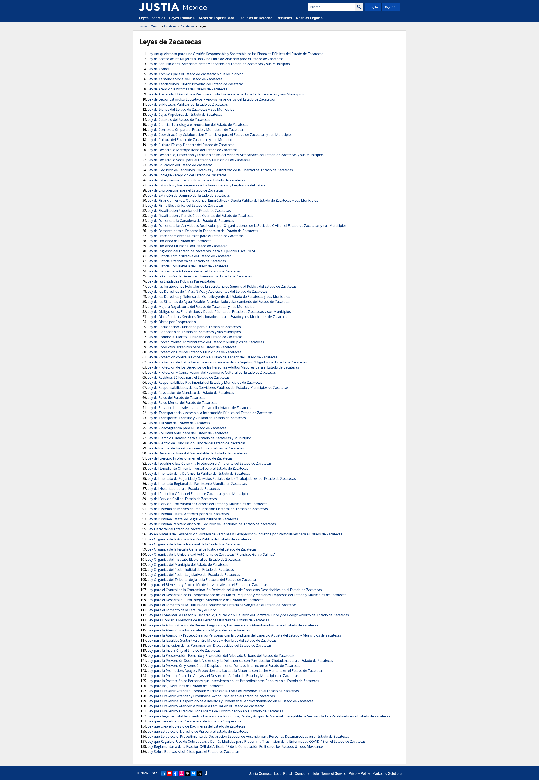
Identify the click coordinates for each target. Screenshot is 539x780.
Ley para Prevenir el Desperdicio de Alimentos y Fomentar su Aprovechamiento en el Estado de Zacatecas (230, 701)
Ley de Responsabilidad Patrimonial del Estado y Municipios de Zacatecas (205, 382)
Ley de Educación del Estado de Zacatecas (180, 165)
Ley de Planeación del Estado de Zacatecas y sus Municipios (194, 332)
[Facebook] (175, 773)
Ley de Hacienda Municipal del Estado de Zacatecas (187, 246)
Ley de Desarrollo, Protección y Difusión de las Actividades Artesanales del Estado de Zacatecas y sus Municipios (236, 155)
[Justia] (159, 7)
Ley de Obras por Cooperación (172, 321)
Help (315, 773)
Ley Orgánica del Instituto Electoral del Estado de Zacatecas (194, 559)
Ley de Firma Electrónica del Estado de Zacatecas (186, 205)
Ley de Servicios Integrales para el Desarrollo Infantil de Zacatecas (200, 407)
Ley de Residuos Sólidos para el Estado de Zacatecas (188, 377)
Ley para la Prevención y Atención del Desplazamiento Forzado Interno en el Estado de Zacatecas (224, 665)
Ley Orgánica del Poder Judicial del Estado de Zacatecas (191, 569)
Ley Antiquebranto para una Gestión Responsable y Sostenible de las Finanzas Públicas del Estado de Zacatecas (235, 53)
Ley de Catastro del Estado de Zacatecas (179, 119)
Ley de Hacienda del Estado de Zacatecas (179, 241)
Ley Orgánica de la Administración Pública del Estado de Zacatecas (199, 539)
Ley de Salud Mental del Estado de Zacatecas (182, 402)
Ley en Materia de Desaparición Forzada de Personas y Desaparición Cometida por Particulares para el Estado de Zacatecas (245, 534)
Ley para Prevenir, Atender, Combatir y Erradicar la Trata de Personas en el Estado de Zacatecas (223, 691)
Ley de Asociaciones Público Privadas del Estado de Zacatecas (196, 84)
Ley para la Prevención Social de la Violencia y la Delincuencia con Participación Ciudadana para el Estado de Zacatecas (240, 660)
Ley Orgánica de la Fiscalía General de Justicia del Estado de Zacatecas (202, 549)
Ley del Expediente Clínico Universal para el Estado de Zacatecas (198, 468)
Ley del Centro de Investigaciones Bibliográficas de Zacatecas (196, 448)
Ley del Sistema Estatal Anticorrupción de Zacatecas (188, 514)
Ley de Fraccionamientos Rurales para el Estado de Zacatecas (196, 235)
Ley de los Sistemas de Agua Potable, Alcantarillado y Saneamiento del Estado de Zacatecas (219, 301)
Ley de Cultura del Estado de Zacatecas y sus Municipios (191, 139)
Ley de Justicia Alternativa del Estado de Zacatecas (187, 261)
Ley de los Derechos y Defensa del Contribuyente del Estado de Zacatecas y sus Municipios (219, 296)
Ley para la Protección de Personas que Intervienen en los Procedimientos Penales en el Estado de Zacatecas (233, 680)
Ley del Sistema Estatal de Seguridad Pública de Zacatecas (193, 519)
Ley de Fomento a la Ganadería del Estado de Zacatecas (191, 220)
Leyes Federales (152, 18)
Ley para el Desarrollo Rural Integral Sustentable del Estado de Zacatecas (205, 600)
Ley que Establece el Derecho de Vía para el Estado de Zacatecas (198, 731)
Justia (143, 26)
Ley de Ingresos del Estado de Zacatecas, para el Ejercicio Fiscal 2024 (201, 251)
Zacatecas (187, 26)
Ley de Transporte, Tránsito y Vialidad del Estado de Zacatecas (197, 417)
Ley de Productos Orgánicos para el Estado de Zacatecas (192, 347)
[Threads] (187, 773)
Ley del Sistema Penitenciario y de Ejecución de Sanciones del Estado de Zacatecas (212, 524)
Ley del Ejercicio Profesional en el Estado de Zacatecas (190, 458)
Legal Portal (283, 773)
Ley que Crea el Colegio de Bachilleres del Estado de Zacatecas (196, 726)
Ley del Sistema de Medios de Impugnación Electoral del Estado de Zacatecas (208, 509)
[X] (199, 773)
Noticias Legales (309, 18)
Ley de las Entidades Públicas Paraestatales (182, 281)
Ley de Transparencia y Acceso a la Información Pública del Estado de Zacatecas (210, 412)
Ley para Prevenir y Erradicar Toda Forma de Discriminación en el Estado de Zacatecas (215, 711)
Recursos (284, 18)
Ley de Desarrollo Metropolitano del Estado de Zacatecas (192, 149)
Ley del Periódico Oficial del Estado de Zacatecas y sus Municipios (198, 493)
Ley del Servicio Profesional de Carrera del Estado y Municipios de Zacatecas (207, 503)
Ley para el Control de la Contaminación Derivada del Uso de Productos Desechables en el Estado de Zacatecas (235, 589)
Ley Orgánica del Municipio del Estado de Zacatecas (188, 564)
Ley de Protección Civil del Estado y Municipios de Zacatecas (194, 352)
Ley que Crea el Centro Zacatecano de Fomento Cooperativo (195, 721)
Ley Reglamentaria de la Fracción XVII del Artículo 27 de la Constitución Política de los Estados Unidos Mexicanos (236, 746)
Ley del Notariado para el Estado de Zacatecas (184, 488)
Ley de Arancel (159, 69)
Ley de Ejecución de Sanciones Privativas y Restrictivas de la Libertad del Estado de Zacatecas (220, 170)
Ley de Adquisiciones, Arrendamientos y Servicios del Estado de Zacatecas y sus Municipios (219, 64)
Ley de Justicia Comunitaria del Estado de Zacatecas (188, 266)
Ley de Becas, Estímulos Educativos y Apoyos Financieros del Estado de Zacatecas (211, 99)
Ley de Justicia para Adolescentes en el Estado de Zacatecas (194, 271)
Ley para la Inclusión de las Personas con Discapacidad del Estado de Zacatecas (210, 645)
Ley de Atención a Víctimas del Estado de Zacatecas (187, 89)
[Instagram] (181, 773)
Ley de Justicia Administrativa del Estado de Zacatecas (189, 256)
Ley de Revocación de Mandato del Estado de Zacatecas (191, 392)
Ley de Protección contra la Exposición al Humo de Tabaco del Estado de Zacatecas (212, 357)
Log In (373, 7)
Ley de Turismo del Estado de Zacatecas (179, 423)
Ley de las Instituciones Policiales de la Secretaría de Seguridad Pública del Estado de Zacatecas (222, 286)
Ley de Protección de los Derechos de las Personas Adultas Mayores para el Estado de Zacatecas (223, 367)
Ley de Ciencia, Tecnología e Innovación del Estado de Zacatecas (198, 124)
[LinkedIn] (163, 773)
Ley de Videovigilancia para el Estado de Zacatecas (187, 428)
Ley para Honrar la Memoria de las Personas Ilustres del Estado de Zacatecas (208, 620)
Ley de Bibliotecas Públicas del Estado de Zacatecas (188, 104)
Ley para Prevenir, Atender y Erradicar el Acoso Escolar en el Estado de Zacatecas (211, 696)
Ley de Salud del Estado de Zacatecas (176, 397)
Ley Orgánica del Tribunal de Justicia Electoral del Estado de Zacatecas (202, 579)
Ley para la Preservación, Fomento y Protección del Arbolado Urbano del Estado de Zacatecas (221, 655)
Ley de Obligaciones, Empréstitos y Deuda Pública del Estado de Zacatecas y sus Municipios (219, 311)
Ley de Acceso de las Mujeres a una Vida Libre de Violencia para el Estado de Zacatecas (215, 58)
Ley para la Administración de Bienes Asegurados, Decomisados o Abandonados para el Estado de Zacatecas (233, 625)
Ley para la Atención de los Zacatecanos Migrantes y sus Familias (199, 630)
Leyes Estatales (182, 18)
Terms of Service (333, 773)
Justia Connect (260, 773)
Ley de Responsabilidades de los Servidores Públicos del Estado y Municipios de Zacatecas (218, 387)
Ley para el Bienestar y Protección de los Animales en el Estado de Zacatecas (208, 584)
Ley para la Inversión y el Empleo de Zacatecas (184, 650)
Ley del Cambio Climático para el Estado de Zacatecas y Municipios (200, 438)
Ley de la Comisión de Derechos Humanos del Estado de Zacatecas (200, 276)
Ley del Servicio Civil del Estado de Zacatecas (182, 498)
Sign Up (390, 7)
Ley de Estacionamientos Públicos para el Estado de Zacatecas (196, 180)
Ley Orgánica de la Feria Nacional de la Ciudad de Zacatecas (194, 544)
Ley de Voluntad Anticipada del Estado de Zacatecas (188, 433)
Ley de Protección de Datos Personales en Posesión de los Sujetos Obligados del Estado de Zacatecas (227, 362)
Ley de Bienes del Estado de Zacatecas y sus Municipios (191, 109)
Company (302, 773)
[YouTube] (169, 773)
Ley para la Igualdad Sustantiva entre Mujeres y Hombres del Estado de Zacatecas (212, 640)
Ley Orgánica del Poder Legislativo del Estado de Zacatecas (194, 574)
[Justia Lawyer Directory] (205, 773)
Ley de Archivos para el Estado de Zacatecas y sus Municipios (195, 74)
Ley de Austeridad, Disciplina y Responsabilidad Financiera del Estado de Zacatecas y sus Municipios (226, 94)
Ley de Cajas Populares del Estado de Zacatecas (185, 114)
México (155, 26)
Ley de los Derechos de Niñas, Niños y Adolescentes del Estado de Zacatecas (207, 291)
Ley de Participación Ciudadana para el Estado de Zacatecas (194, 326)
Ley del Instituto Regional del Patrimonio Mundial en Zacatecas (197, 483)
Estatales (170, 26)
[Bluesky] (193, 773)
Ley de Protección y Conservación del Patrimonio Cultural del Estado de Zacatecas (212, 372)
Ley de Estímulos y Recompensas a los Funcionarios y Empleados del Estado (207, 185)
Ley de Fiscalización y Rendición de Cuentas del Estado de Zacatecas (200, 215)
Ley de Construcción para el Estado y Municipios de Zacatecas (196, 129)
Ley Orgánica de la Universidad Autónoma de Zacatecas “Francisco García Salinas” (211, 554)
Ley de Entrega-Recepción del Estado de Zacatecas (187, 175)
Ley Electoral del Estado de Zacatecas (177, 529)
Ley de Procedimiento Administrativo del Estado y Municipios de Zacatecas (206, 342)
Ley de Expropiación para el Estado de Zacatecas (186, 190)
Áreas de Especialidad (216, 18)
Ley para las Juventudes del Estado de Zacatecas (185, 686)
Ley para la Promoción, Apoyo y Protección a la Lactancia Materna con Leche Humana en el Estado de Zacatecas (235, 670)
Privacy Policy (359, 773)
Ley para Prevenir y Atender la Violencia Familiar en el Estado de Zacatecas (206, 706)
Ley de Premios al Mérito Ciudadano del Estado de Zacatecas (195, 337)
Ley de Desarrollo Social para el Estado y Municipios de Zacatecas (199, 160)
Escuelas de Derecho (255, 18)
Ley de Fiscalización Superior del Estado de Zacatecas (189, 210)
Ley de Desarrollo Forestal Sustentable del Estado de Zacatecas (197, 453)
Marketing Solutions (387, 773)
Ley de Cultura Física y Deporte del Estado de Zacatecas (191, 144)
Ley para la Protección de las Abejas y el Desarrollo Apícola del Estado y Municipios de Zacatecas (223, 675)
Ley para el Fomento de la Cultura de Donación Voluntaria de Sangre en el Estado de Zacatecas (222, 605)
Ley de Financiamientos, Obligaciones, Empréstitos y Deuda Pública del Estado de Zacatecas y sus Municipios (233, 200)
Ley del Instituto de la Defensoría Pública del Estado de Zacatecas (199, 473)
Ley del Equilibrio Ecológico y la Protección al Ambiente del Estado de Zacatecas (210, 463)
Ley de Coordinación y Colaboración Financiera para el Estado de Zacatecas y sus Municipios (220, 134)
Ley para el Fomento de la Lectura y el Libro (182, 610)
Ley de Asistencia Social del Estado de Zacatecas (185, 79)
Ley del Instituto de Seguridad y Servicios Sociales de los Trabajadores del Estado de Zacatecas (222, 478)
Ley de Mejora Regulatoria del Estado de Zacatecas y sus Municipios (201, 306)
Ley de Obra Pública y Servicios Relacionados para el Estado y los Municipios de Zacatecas (218, 316)
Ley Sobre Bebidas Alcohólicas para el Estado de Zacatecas (194, 751)
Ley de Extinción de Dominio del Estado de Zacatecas (189, 195)
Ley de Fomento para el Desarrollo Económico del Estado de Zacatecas (203, 230)
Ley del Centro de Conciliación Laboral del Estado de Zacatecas (197, 443)
